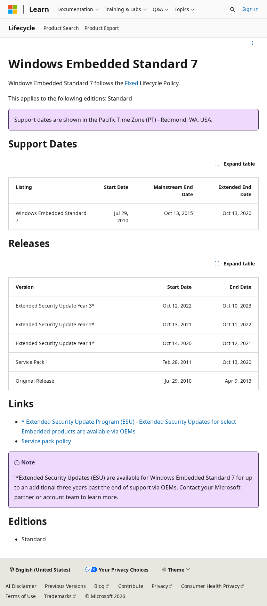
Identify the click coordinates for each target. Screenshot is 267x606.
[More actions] (252, 43)
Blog (99, 586)
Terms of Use (21, 596)
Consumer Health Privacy (210, 586)
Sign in (250, 9)
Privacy (160, 586)
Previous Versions (65, 586)
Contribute (130, 586)
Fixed (131, 83)
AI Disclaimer (21, 586)
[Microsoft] (12, 9)
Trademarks (58, 596)
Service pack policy (46, 441)
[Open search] (233, 9)
